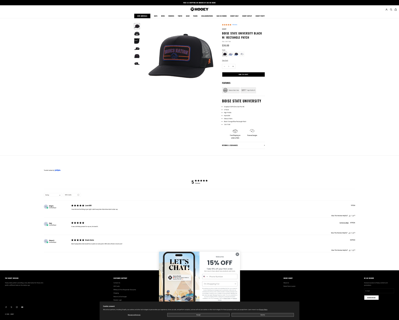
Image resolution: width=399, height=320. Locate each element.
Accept (198, 315)
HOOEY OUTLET (247, 16)
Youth (180, 16)
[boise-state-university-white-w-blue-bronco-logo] (241, 54)
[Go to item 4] (137, 48)
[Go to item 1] (137, 26)
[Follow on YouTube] (22, 307)
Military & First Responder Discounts (124, 289)
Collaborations (207, 16)
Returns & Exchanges (120, 296)
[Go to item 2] (137, 34)
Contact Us (116, 283)
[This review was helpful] (349, 216)
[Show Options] (235, 283)
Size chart (225, 60)
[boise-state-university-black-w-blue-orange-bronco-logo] (236, 54)
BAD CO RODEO (222, 16)
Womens (171, 16)
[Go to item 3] (137, 41)
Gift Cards (116, 286)
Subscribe (371, 298)
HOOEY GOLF (234, 16)
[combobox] (53, 195)
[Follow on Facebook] (6, 307)
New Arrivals (142, 16)
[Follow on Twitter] (11, 307)
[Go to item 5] (137, 56)
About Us (286, 283)
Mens (163, 16)
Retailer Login (117, 300)
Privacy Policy (263, 309)
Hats (155, 16)
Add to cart (243, 74)
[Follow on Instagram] (17, 307)
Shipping (116, 293)
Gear (187, 16)
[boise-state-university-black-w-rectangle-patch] (224, 54)
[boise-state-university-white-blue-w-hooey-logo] (230, 54)
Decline (262, 315)
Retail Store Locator (289, 286)
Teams (195, 16)
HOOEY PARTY (260, 16)
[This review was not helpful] (353, 216)
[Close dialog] (237, 254)
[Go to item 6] (137, 63)
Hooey (224, 29)
